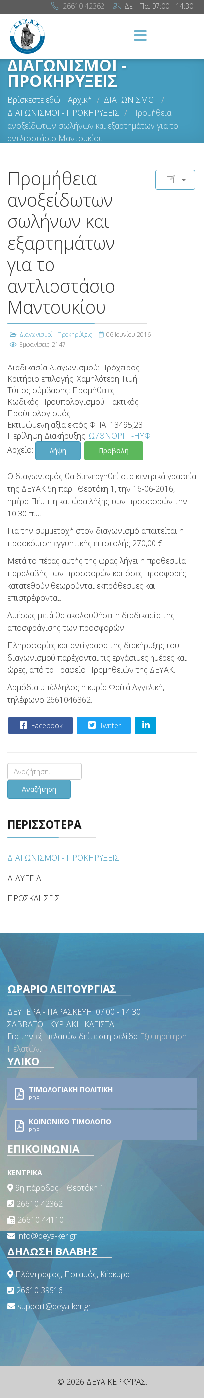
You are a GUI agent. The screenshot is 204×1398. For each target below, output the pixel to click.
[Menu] (140, 36)
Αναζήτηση (39, 789)
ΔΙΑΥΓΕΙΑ (24, 878)
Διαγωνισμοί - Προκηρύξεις (55, 334)
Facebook (46, 725)
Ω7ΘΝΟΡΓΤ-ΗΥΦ (120, 435)
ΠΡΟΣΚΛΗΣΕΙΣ (33, 898)
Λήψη (58, 450)
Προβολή (114, 450)
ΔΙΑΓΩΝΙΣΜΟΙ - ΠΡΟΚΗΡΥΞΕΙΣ (63, 857)
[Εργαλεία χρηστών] (175, 180)
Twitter (109, 725)
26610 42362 (83, 6)
